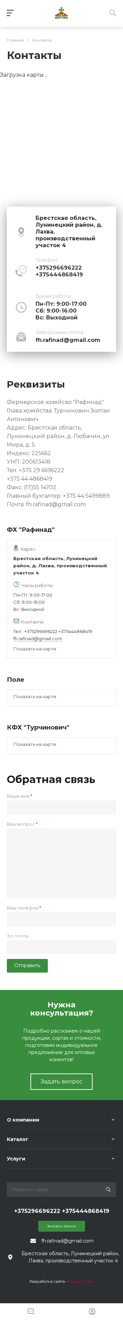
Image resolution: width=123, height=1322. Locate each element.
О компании (23, 1120)
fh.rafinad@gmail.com (68, 340)
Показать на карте (34, 648)
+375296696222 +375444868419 (58, 631)
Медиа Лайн (81, 1281)
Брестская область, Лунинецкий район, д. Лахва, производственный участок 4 (60, 565)
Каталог (17, 1139)
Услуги (16, 1159)
